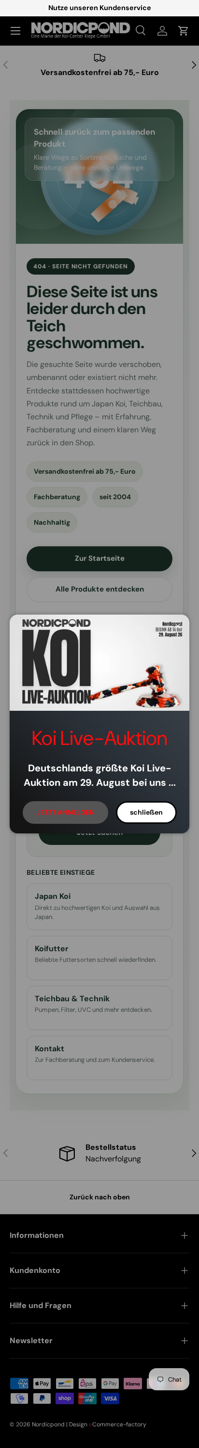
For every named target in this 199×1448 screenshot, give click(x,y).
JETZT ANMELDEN (65, 812)
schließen (146, 812)
